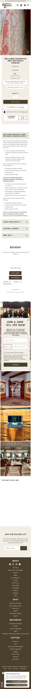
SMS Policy (15, 668)
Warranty (15, 656)
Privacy (9, 668)
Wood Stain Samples (15, 613)
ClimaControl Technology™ (15, 570)
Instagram (15, 593)
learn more (24, 112)
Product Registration (15, 628)
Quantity (15, 93)
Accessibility (23, 668)
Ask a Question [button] (15, 277)
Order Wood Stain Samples (15, 646)
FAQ (15, 644)
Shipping (15, 651)
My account (15, 659)
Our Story (15, 567)
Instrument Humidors (15, 603)
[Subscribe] (23, 548)
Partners (15, 626)
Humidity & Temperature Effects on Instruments (15, 634)
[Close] (28, 320)
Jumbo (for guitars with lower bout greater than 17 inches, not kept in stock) (15, 82)
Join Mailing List (15, 578)
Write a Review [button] (15, 273)
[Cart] (25, 5)
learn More (23, 117)
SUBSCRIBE (15, 364)
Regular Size (15, 77)
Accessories (15, 608)
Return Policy (15, 654)
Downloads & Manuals (15, 623)
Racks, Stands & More (15, 606)
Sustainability (15, 588)
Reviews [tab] (6, 281)
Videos (15, 631)
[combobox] (7, 346)
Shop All (15, 616)
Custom (15, 580)
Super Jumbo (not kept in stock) (15, 87)
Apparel (15, 611)
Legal (5, 668)
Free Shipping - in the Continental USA (15, 1)
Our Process (15, 583)
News (15, 595)
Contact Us (15, 641)
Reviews (15, 572)
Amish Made (15, 585)
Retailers (15, 590)
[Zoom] (27, 52)
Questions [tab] (16, 281)
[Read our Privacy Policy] (26, 355)
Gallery (15, 575)
